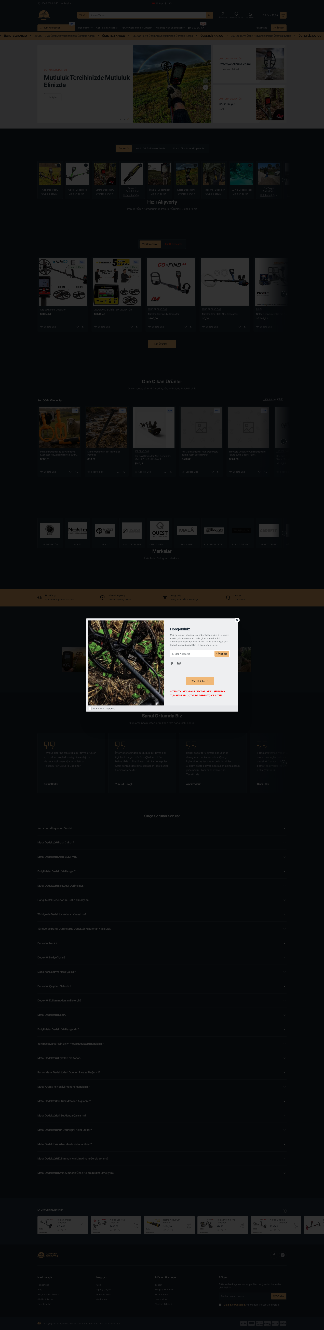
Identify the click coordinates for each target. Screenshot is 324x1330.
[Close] (237, 620)
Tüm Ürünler (198, 681)
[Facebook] (171, 663)
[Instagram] (179, 663)
